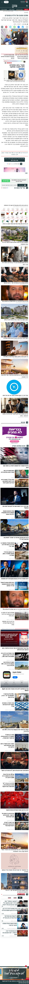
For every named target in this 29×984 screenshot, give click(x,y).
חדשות (26, 9)
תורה (26, 173)
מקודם (27, 979)
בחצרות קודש (19, 9)
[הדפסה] (10, 27)
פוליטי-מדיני (11, 9)
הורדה (6, 2)
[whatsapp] (14, 27)
